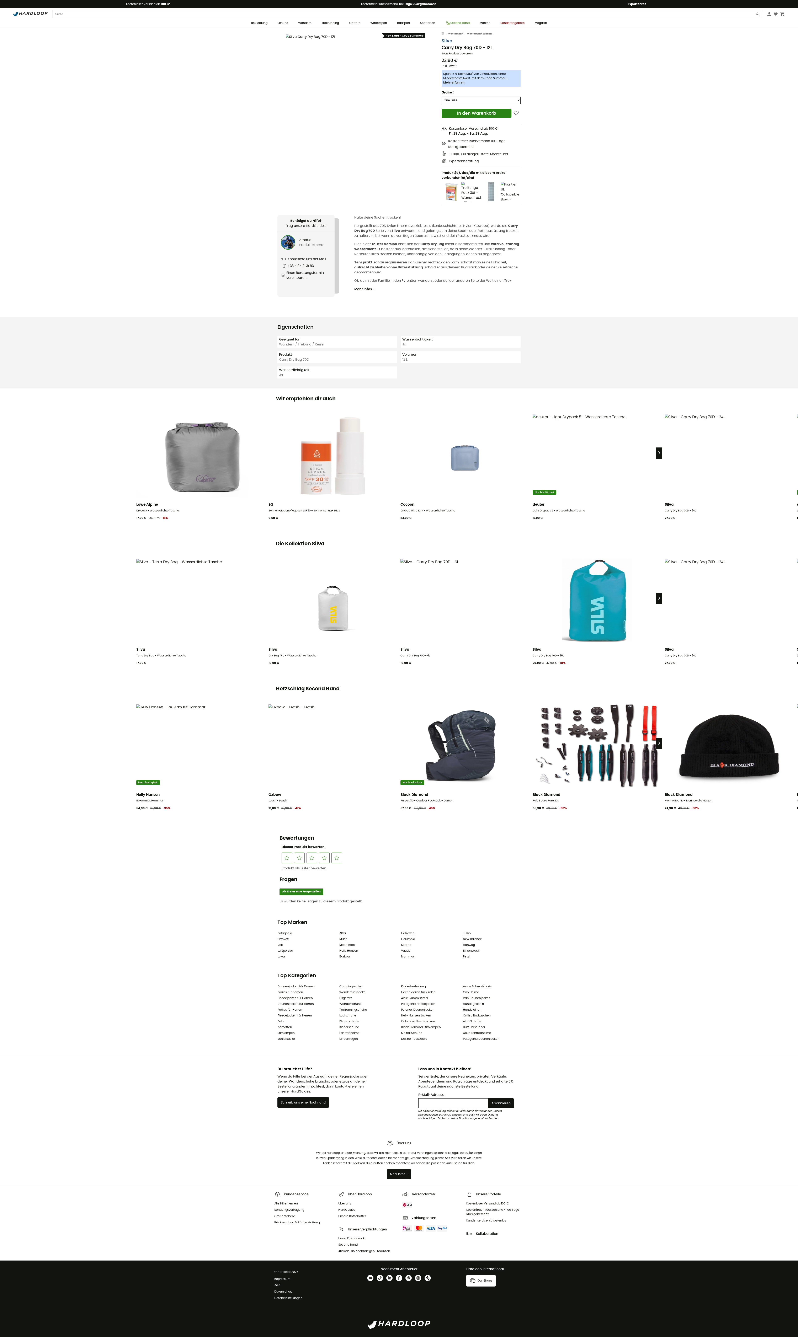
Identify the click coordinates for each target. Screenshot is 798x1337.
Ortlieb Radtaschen (477, 1015)
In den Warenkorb (476, 113)
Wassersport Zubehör (479, 34)
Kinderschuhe (349, 1027)
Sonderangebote (512, 23)
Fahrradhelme (349, 1033)
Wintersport (378, 23)
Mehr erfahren (453, 82)
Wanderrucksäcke (352, 992)
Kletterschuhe (349, 1021)
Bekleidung (259, 23)
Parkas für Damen (290, 992)
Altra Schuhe (472, 1021)
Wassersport (455, 34)
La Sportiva (285, 950)
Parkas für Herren (289, 1009)
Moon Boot (347, 945)
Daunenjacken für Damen (296, 986)
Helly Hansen (348, 950)
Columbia (408, 939)
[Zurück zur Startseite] (445, 34)
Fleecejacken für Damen (295, 998)
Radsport (403, 23)
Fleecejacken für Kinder (418, 992)
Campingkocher (351, 986)
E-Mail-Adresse (431, 1094)
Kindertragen (348, 1038)
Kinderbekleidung (413, 986)
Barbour (345, 956)
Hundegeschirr (473, 1004)
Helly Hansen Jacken (416, 1015)
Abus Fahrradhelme (477, 1033)
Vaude (405, 950)
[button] (359, 108)
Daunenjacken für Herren (295, 1004)
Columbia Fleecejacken (418, 1021)
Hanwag (469, 945)
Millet (343, 939)
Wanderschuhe (350, 1004)
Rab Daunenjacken (476, 998)
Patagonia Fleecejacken (418, 1004)
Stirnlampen (286, 1033)
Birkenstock (471, 950)
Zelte (280, 1021)
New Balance (472, 939)
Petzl (466, 956)
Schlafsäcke (286, 1038)
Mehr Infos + (364, 289)
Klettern (354, 23)
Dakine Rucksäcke (414, 1038)
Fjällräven (408, 933)
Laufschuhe (347, 1015)
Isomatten (284, 1027)
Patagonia (284, 933)
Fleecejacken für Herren (294, 1015)
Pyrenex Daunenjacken (417, 1009)
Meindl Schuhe (411, 1033)
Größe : (448, 92)
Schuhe (282, 23)
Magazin (541, 23)
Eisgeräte (345, 998)
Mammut (407, 956)
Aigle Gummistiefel (414, 998)
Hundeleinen (472, 1009)
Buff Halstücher (474, 1027)
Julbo (467, 933)
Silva (447, 41)
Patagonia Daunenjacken (481, 1038)
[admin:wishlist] (516, 113)
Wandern (305, 23)
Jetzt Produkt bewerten (457, 53)
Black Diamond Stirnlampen (421, 1027)
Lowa (281, 956)
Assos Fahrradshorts (477, 986)
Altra (342, 933)
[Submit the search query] (758, 15)
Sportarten (427, 23)
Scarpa (406, 945)
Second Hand (460, 23)
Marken (485, 23)
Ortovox (283, 939)
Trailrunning (330, 23)
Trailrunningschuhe (353, 1009)
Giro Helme (471, 992)
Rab (280, 945)
